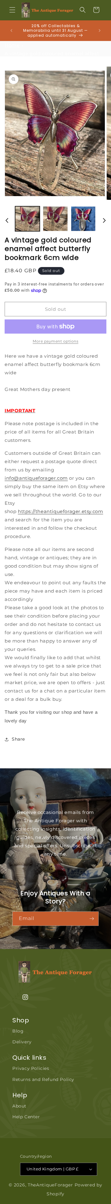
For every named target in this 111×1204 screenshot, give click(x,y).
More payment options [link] (55, 341)
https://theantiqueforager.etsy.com (60, 511)
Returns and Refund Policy (43, 1079)
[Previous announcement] (11, 30)
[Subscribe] (91, 918)
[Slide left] (7, 220)
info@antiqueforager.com (36, 478)
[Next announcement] (99, 30)
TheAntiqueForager (50, 1185)
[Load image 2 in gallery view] (55, 218)
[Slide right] (104, 220)
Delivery (22, 1042)
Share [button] (18, 739)
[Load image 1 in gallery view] (27, 218)
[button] (12, 10)
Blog (17, 1031)
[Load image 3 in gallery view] (83, 218)
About (19, 1106)
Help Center (26, 1117)
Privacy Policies (30, 1068)
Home (12, 45)
